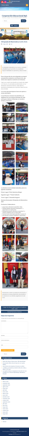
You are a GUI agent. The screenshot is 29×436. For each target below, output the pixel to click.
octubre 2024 (5, 400)
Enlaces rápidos (5, 5)
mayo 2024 (5, 407)
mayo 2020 (5, 413)
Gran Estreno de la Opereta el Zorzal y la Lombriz (13, 366)
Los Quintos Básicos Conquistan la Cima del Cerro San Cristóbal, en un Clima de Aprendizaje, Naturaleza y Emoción (15, 372)
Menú (16, 25)
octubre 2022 (5, 410)
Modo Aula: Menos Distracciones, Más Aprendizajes (14, 361)
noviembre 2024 (6, 398)
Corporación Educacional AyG (14, 16)
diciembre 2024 (6, 396)
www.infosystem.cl (16, 434)
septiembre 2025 (6, 385)
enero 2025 (5, 395)
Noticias (4, 421)
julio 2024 (5, 403)
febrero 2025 (5, 393)
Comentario (3, 321)
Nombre (3, 335)
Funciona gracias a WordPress (9, 431)
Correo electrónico (5, 340)
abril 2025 (5, 390)
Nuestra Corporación (9, 33)
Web (2, 345)
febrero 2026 (5, 381)
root (11, 44)
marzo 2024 (5, 408)
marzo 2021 (5, 412)
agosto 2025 (5, 386)
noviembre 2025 (6, 383)
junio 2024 (5, 405)
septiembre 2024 (6, 402)
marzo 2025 (5, 391)
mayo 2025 (5, 388)
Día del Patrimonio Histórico (14, 312)
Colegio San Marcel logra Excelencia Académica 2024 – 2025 (14, 308)
